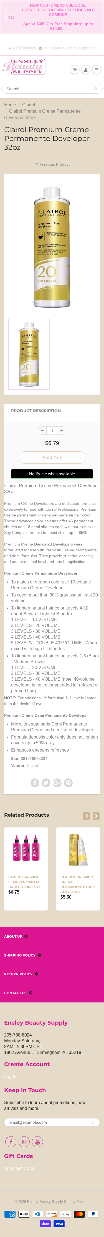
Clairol (28, 104)
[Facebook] (10, 1141)
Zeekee (82, 1202)
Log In (10, 1076)
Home (10, 104)
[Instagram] (24, 1141)
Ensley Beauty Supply (45, 1202)
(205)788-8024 (24, 48)
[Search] (96, 88)
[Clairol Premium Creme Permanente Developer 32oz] (52, 247)
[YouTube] (37, 1141)
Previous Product (54, 164)
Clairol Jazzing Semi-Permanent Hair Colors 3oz (24, 882)
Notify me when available (52, 473)
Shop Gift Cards (19, 1168)
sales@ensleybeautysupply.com (70, 48)
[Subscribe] (93, 1122)
